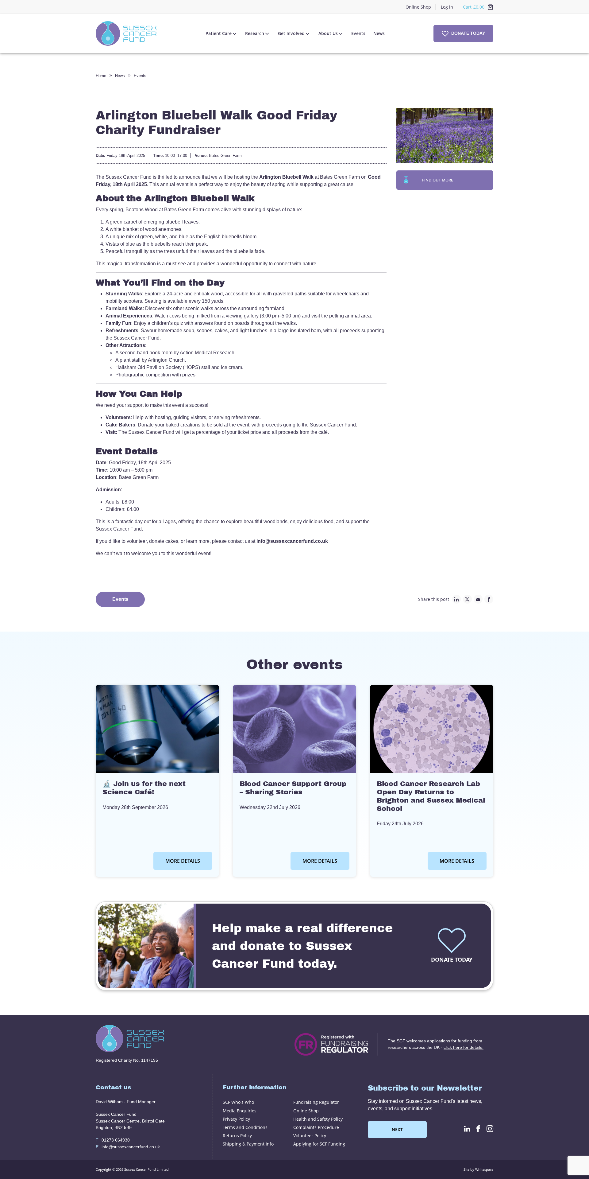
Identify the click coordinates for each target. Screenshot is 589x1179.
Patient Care (219, 33)
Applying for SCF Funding (319, 1144)
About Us (328, 33)
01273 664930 (113, 1140)
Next (397, 1129)
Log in (447, 7)
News (379, 33)
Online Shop (418, 7)
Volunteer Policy (309, 1135)
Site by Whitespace (478, 1169)
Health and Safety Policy (318, 1119)
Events (358, 33)
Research (254, 33)
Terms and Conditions (245, 1127)
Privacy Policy (236, 1119)
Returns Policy (237, 1135)
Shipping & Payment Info (248, 1144)
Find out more (437, 180)
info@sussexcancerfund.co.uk (128, 1146)
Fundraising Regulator (316, 1102)
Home (101, 75)
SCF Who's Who (238, 1102)
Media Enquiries (239, 1111)
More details (182, 861)
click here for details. (463, 1047)
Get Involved (291, 33)
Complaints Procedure (316, 1127)
